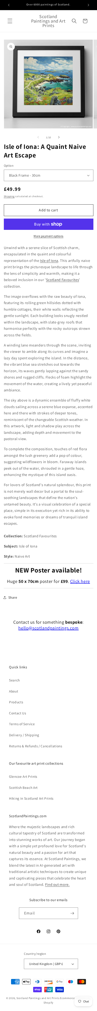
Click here (80, 581)
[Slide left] (38, 137)
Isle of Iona (49, 260)
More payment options (48, 236)
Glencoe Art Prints (23, 776)
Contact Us (17, 713)
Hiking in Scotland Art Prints (31, 798)
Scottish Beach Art (23, 787)
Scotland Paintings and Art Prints (37, 998)
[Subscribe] (72, 913)
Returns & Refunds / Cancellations (35, 746)
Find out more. (57, 884)
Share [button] (12, 597)
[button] (10, 21)
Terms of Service (22, 724)
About (13, 691)
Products (16, 702)
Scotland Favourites (62, 279)
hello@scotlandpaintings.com (48, 628)
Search (14, 680)
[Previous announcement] (9, 5)
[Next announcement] (88, 5)
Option (9, 165)
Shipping (9, 196)
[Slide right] (59, 137)
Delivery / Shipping (24, 735)
